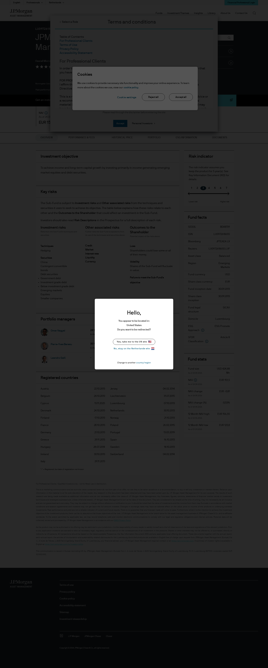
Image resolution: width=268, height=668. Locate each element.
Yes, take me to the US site (132, 342)
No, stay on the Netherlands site (132, 349)
